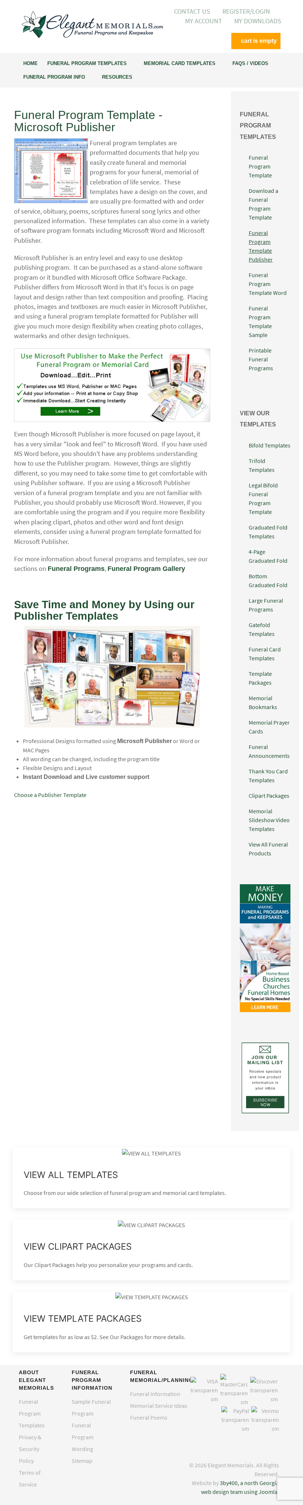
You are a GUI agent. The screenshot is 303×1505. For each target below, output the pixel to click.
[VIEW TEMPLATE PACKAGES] (151, 1321)
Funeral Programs (76, 568)
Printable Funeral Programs (261, 359)
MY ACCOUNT (203, 21)
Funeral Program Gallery (146, 568)
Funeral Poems (148, 1417)
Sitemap (82, 1460)
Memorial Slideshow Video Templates (269, 819)
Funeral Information (155, 1393)
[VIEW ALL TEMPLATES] (151, 1177)
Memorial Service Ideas (158, 1405)
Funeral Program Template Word (268, 283)
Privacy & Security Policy (30, 1448)
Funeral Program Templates (32, 1413)
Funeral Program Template (260, 166)
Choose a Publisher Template (50, 795)
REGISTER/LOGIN (246, 11)
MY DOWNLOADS (257, 21)
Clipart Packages (269, 795)
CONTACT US (192, 11)
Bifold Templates (269, 445)
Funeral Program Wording (82, 1437)
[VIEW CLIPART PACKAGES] (151, 1249)
